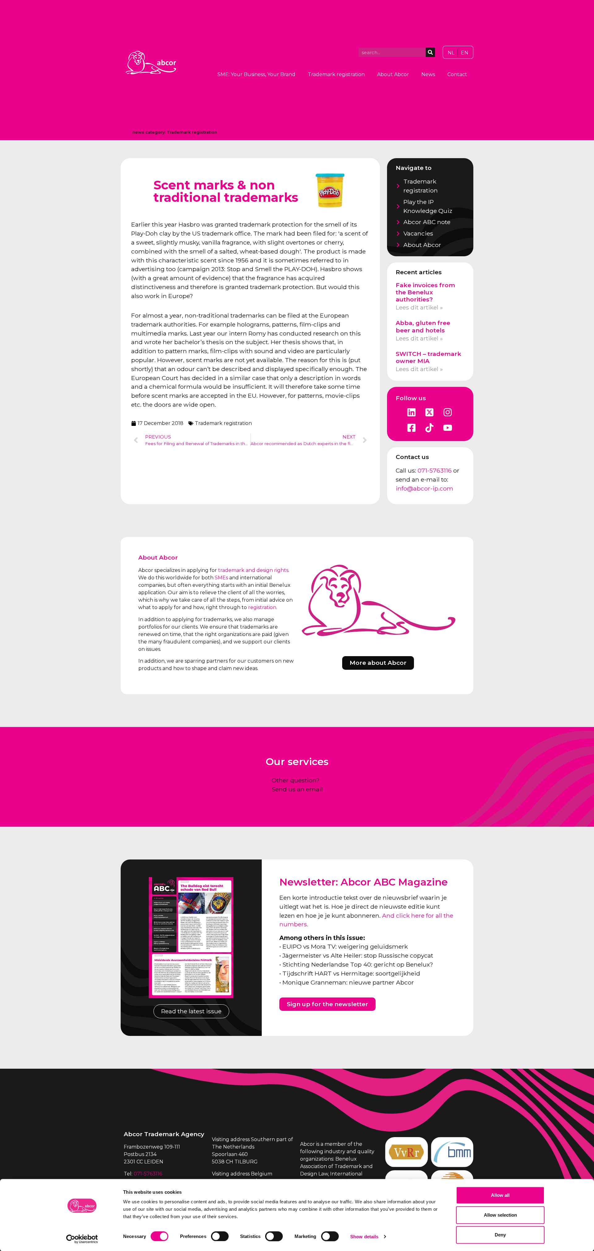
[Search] (430, 52)
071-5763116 (435, 470)
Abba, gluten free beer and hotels (423, 326)
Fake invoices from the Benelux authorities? (425, 292)
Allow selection (500, 1215)
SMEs (221, 578)
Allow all (500, 1195)
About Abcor (393, 74)
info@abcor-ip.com (424, 488)
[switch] (220, 1236)
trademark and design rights (253, 570)
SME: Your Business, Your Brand (256, 74)
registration (262, 607)
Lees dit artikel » (419, 307)
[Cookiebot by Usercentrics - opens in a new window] (82, 1239)
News (428, 74)
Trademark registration (336, 74)
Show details (364, 1236)
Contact (457, 74)
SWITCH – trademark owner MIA (428, 357)
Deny (500, 1234)
